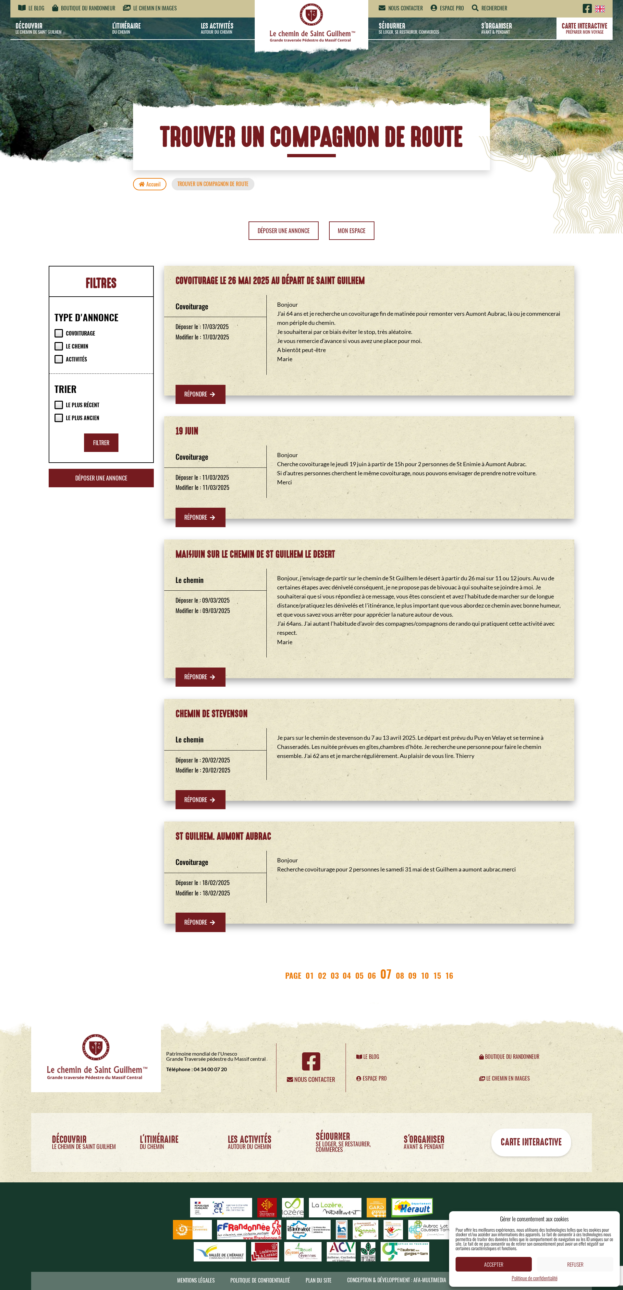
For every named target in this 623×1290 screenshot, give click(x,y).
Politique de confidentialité (534, 1278)
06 (372, 975)
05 (359, 975)
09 (412, 975)
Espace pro (451, 8)
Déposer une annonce (284, 231)
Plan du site (319, 1280)
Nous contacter (405, 8)
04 (347, 975)
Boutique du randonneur (87, 8)
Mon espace (351, 231)
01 (310, 975)
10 (425, 975)
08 (400, 975)
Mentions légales (196, 1280)
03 (335, 975)
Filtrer (101, 443)
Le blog (35, 8)
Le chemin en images (154, 8)
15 (437, 975)
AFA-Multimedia (429, 1280)
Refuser (575, 1264)
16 (449, 975)
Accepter (493, 1264)
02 (322, 975)
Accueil (153, 184)
